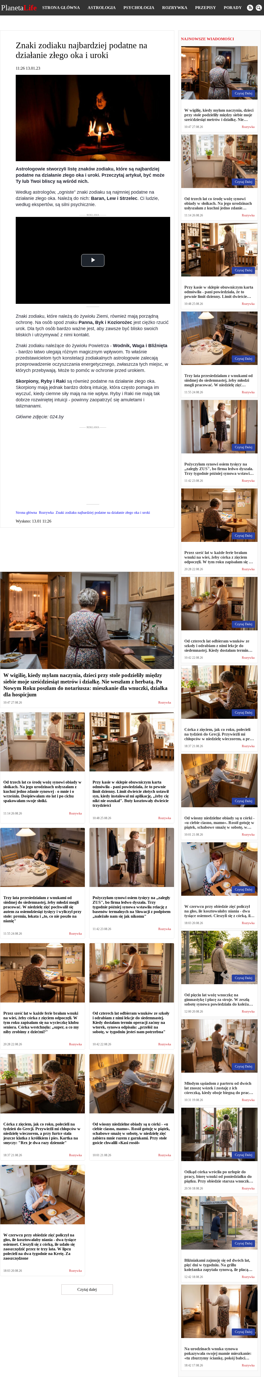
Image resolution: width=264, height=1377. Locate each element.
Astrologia (102, 7)
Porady (233, 7)
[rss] (250, 8)
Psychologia (138, 7)
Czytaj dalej (87, 1289)
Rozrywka (174, 7)
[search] (259, 8)
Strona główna (61, 7)
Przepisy (205, 7)
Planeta (19, 8)
